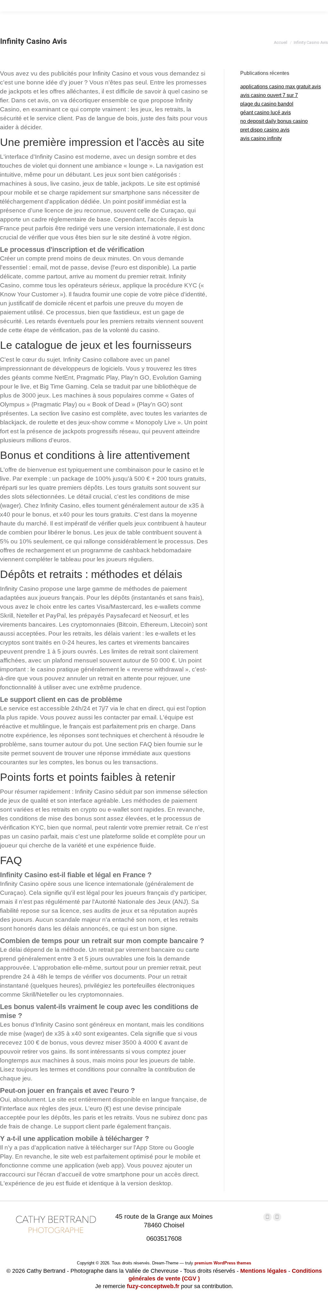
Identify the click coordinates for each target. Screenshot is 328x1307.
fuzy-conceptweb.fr (153, 1286)
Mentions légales (263, 1271)
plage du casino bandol (266, 104)
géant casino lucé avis (265, 112)
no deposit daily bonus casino (274, 121)
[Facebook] (267, 1217)
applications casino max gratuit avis (280, 86)
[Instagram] (277, 1217)
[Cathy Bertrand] (56, 1237)
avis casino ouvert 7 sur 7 (269, 95)
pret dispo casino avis (265, 129)
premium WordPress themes (222, 1263)
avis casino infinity (261, 138)
